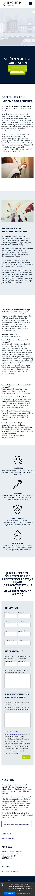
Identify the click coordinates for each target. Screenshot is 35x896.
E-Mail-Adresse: (9, 640)
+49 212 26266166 (7, 838)
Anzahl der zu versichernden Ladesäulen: (9, 658)
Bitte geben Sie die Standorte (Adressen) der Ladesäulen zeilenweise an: (17, 671)
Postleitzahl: (22, 631)
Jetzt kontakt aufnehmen (18, 70)
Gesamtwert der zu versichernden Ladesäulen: (24, 658)
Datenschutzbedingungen (12, 734)
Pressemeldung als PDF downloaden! (16, 824)
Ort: (5, 631)
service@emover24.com (9, 871)
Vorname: (7, 613)
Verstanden (9, 893)
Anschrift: (21, 622)
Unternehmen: (9, 622)
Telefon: (20, 640)
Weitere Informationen (23, 893)
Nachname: (21, 613)
